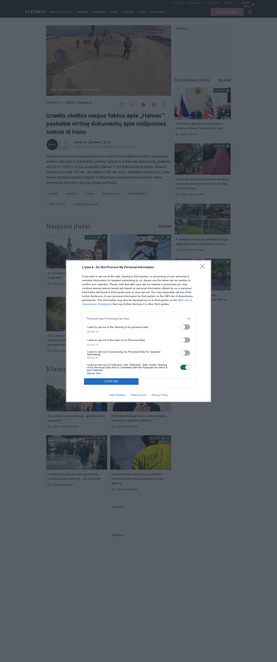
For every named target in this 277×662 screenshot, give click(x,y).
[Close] (203, 267)
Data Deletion (117, 394)
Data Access (138, 394)
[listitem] (138, 319)
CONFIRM (111, 381)
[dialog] (138, 331)
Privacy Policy (160, 394)
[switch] (185, 326)
